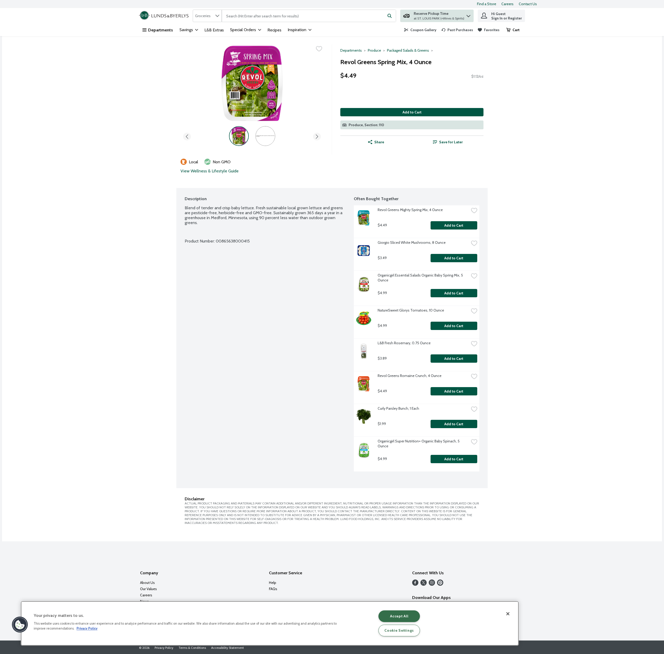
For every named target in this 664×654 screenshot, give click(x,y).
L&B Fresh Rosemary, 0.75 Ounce (404, 343)
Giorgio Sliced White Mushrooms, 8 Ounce (412, 242)
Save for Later (451, 142)
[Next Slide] (316, 135)
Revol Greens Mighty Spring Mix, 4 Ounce (410, 209)
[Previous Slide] (187, 135)
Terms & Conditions (192, 648)
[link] (420, 30)
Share (379, 142)
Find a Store (486, 4)
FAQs (273, 588)
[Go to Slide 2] (265, 136)
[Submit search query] (389, 16)
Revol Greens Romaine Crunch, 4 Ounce (409, 375)
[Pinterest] (440, 584)
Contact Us (528, 4)
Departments (160, 30)
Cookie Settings (399, 630)
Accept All (399, 616)
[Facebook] (415, 584)
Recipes (274, 30)
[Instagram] (432, 584)
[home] (165, 16)
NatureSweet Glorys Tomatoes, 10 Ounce (411, 310)
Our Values (148, 588)
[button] (468, 14)
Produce (374, 50)
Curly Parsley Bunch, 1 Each (398, 408)
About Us (147, 582)
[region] (270, 623)
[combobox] (207, 16)
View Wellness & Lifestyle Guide (210, 170)
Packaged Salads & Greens (408, 50)
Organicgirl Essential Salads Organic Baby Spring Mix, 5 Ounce (421, 277)
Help (272, 582)
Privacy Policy (164, 648)
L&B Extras (214, 30)
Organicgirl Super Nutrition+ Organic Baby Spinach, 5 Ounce (419, 443)
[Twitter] (423, 584)
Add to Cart (412, 112)
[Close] (508, 613)
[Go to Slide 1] (239, 136)
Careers (507, 4)
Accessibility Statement (227, 648)
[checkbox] (319, 49)
